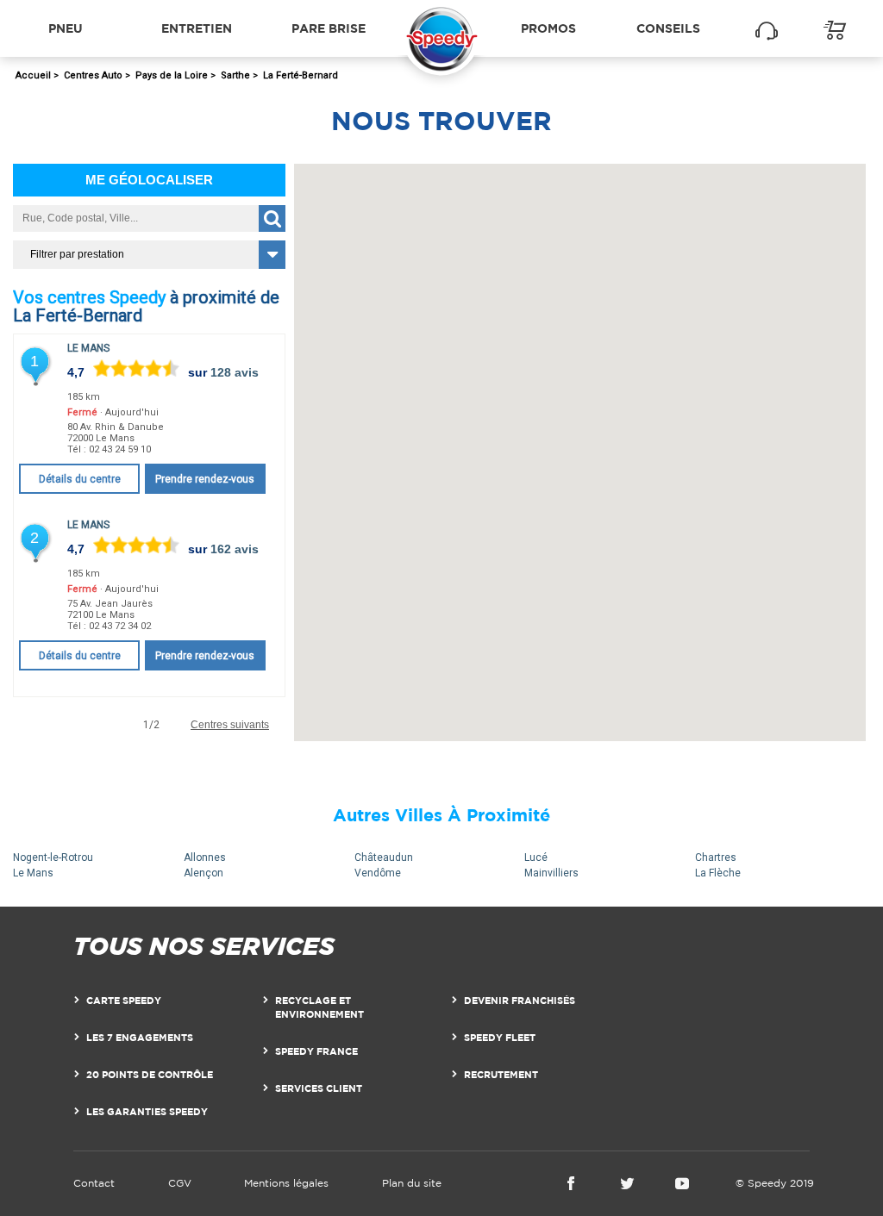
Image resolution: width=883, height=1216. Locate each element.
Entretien (196, 28)
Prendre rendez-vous (204, 479)
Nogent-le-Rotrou (53, 857)
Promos (548, 28)
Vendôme (377, 873)
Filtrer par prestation (77, 254)
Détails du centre (80, 479)
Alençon (203, 873)
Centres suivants (230, 725)
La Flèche (718, 873)
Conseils (668, 28)
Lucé (536, 857)
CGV (179, 1182)
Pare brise (328, 28)
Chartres (715, 857)
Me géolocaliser (149, 179)
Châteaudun (383, 857)
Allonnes (205, 857)
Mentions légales (286, 1182)
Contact (94, 1182)
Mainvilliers (551, 873)
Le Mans (88, 348)
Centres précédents (65, 725)
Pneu (65, 28)
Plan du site (412, 1182)
